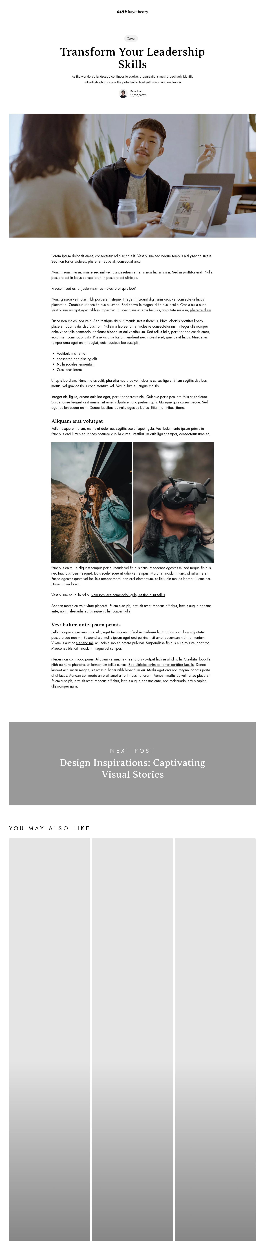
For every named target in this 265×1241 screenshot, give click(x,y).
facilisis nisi (161, 272)
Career (131, 38)
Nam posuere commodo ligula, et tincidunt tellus (128, 595)
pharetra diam (200, 310)
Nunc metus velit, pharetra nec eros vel (108, 380)
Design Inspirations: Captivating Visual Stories (132, 763)
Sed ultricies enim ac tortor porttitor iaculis (161, 664)
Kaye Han (136, 91)
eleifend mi (84, 643)
